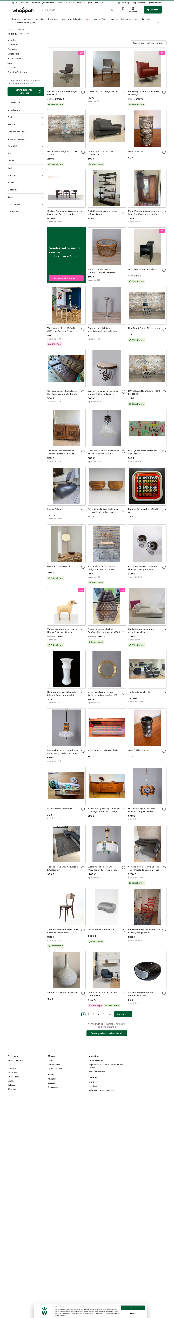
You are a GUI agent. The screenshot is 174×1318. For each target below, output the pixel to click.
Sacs (9, 1064)
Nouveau (20, 30)
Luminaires (12, 1068)
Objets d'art (12, 1072)
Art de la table (13, 1077)
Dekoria (51, 1060)
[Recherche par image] (112, 10)
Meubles (11, 1081)
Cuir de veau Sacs (96, 1060)
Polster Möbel (54, 1064)
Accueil (10, 30)
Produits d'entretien (16, 1060)
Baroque (51, 1083)
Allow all (133, 1308)
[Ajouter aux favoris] (83, 92)
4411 (111, 1014)
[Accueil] (23, 10)
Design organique (55, 1087)
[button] (134, 3)
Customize (132, 1313)
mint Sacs (93, 1086)
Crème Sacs (93, 1082)
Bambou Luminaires (97, 1071)
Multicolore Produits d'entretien (102, 1090)
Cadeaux (11, 1085)
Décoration (12, 1089)
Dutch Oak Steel (55, 1068)
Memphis (52, 1079)
